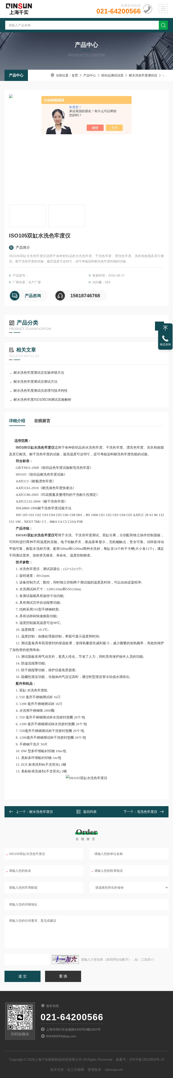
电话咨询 (165, 344)
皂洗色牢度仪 (147, 812)
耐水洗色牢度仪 (41, 812)
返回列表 (90, 812)
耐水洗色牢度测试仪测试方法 (35, 381)
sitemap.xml (114, 1069)
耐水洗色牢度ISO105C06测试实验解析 (42, 399)
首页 (75, 75)
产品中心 (16, 75)
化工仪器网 (75, 1069)
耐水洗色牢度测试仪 (143, 75)
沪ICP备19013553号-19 (146, 1059)
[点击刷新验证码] (65, 959)
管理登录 (94, 1069)
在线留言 (42, 420)
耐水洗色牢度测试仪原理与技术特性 (41, 390)
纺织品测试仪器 (112, 75)
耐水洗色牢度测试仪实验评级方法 (39, 372)
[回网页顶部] (165, 328)
